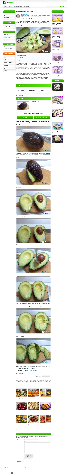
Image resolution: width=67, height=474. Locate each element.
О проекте (5, 468)
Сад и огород (6, 40)
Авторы (9, 468)
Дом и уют (6, 34)
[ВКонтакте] (17, 95)
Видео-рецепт (21, 60)
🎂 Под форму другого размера (42, 117)
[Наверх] (12, 473)
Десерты (5, 68)
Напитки (5, 70)
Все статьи (10, 6)
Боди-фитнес (6, 17)
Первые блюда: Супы (7, 57)
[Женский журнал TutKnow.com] (9, 2)
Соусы (5, 67)
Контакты (11, 468)
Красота (5, 14)
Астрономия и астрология (8, 46)
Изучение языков (7, 37)
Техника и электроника (8, 48)
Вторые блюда (6, 59)
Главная (5, 6)
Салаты (5, 60)
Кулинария (22, 18)
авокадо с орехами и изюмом (31, 370)
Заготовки (6, 65)
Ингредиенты (20, 57)
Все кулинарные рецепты (18, 6)
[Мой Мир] (22, 95)
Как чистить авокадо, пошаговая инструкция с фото (27, 58)
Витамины (6, 28)
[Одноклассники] (20, 95)
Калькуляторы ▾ (26, 6)
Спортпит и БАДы (7, 26)
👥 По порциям (25, 117)
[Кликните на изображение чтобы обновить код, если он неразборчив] (28, 457)
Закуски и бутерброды (8, 62)
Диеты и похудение (7, 15)
